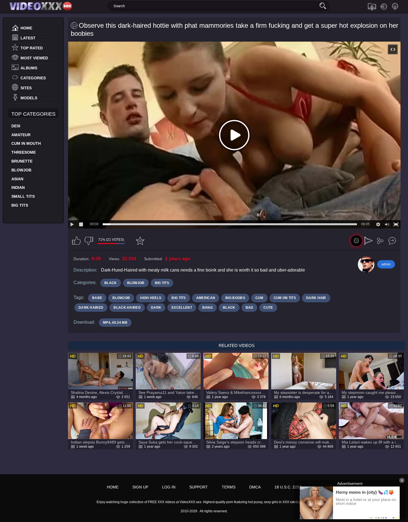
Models (29, 98)
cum (259, 298)
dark (156, 308)
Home (26, 28)
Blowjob (21, 170)
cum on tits (285, 298)
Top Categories (33, 114)
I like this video (76, 240)
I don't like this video (88, 240)
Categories (33, 78)
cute (268, 308)
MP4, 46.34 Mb (115, 323)
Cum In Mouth (26, 143)
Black (110, 283)
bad (249, 308)
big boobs (235, 298)
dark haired (91, 308)
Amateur (21, 135)
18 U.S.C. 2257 (287, 487)
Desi (15, 126)
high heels (150, 298)
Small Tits (23, 196)
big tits (179, 298)
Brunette (21, 161)
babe (97, 298)
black (229, 308)
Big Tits (19, 205)
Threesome (23, 152)
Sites (26, 88)
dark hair (316, 298)
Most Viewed (34, 58)
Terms (228, 487)
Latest (28, 38)
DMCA (255, 487)
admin (386, 264)
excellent (182, 308)
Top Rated (32, 48)
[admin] (366, 264)
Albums (29, 68)
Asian (17, 179)
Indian (18, 187)
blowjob (121, 298)
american (205, 298)
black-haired (127, 308)
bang (207, 308)
